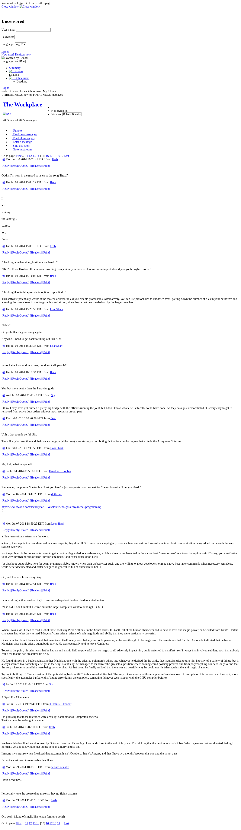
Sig (53, 395)
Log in (5, 51)
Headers (36, 165)
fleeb (55, 159)
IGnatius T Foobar (60, 471)
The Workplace (22, 104)
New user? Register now (16, 54)
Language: (8, 44)
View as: (56, 114)
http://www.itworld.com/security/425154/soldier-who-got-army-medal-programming (51, 507)
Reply (6, 165)
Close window (11, 6)
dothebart (56, 494)
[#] (3, 159)
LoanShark (56, 309)
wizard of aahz (60, 767)
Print (46, 165)
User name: (8, 29)
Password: (8, 37)
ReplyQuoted (20, 165)
